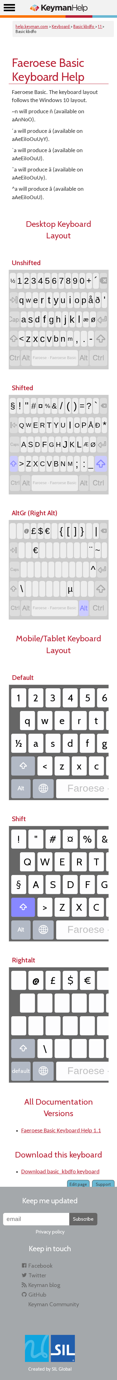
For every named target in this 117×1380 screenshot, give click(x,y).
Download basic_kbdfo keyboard (60, 1172)
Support (103, 1184)
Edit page (78, 1184)
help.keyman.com (32, 26)
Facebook (40, 1265)
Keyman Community (53, 1304)
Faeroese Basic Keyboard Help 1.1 (61, 1131)
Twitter (37, 1275)
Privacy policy (50, 1232)
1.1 (100, 26)
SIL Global (62, 1369)
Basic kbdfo (84, 26)
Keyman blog (44, 1285)
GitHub (37, 1294)
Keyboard (61, 26)
